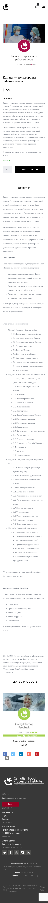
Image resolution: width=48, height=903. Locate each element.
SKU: (5, 656)
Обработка (19, 669)
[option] (24, 723)
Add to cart (28, 170)
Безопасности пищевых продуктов (17, 662)
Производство (8, 672)
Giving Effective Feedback (24, 741)
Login (10, 804)
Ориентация (29, 669)
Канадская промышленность (26, 666)
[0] (36, 7)
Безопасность (36, 662)
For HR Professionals (11, 833)
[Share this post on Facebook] (5, 754)
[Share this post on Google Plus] (29, 754)
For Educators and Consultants (15, 830)
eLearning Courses (32, 656)
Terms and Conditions (11, 844)
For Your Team (8, 826)
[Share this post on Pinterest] (37, 754)
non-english (33, 659)
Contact (5, 819)
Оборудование (8, 669)
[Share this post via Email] (7, 758)
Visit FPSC (5, 888)
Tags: (25, 659)
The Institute (7, 812)
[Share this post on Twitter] (13, 754)
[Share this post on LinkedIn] (21, 754)
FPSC (4, 816)
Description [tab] (24, 188)
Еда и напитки (9, 666)
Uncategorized (16, 659)
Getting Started (8, 841)
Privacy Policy (42, 888)
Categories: (19, 656)
